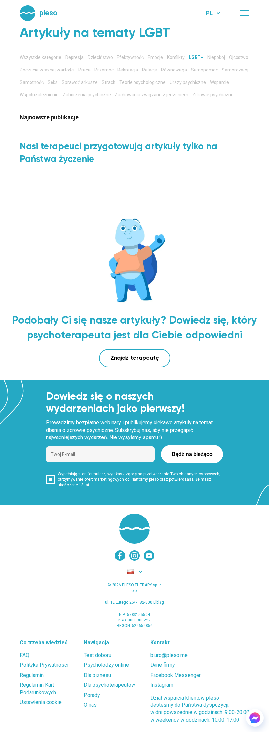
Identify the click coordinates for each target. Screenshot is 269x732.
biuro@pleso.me (169, 655)
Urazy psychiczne (188, 82)
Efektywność (130, 57)
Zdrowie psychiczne (213, 94)
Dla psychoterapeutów (109, 685)
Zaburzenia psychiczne (87, 94)
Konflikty (176, 57)
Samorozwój (235, 70)
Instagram (161, 685)
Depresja (74, 57)
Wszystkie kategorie (40, 57)
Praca (84, 70)
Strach (108, 82)
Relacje (149, 70)
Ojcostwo (238, 57)
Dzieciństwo (100, 57)
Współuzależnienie (39, 94)
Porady (92, 695)
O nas (90, 705)
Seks (53, 82)
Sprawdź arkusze (80, 82)
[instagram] (134, 555)
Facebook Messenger (175, 675)
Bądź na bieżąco (192, 454)
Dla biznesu (97, 675)
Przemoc (104, 70)
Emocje (155, 57)
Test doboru (97, 655)
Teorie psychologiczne (142, 82)
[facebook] (120, 555)
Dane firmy (162, 665)
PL (209, 13)
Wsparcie (219, 82)
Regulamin (32, 675)
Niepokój (216, 57)
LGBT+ (196, 57)
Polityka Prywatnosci (44, 665)
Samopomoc (204, 70)
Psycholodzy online (106, 665)
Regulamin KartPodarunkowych (38, 688)
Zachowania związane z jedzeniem (151, 94)
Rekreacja (127, 70)
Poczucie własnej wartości (47, 70)
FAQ (24, 655)
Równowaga (174, 70)
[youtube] (149, 555)
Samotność (32, 82)
